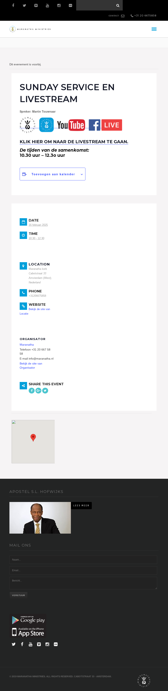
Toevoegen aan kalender (53, 174)
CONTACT (114, 16)
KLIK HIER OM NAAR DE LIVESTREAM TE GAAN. (74, 141)
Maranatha (27, 344)
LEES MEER (81, 505)
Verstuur (18, 595)
